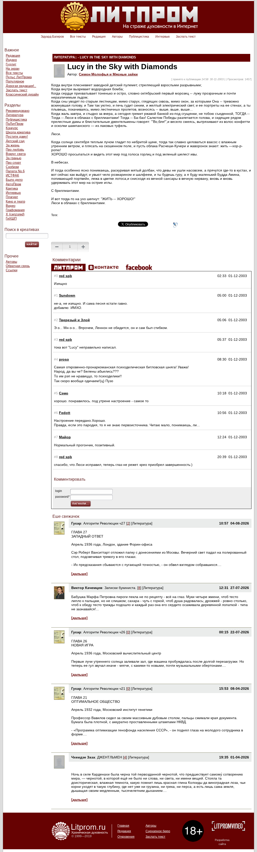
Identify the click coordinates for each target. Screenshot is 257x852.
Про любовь (15, 149)
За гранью (13, 158)
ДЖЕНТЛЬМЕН (109, 757)
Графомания (15, 210)
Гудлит (11, 64)
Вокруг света (16, 154)
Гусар (76, 523)
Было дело (14, 180)
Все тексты (78, 36)
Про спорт (13, 162)
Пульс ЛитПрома (19, 77)
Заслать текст (186, 36)
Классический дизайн (22, 94)
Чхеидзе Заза (83, 757)
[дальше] (79, 574)
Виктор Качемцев (86, 588)
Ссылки (11, 270)
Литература (14, 115)
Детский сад (15, 141)
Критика (12, 188)
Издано (11, 60)
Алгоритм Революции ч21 (104, 689)
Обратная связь (18, 266)
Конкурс (12, 128)
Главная (123, 825)
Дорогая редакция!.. (21, 86)
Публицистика (139, 36)
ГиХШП (11, 218)
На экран (12, 68)
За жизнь (13, 145)
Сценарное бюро (158, 831)
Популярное (15, 81)
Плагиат (12, 197)
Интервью (162, 36)
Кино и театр (15, 201)
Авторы (117, 36)
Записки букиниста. (120, 588)
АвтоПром (13, 184)
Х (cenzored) (15, 214)
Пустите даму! (17, 136)
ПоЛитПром (14, 124)
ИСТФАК (12, 175)
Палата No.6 (15, 171)
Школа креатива (18, 132)
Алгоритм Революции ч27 (104, 523)
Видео (10, 206)
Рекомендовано (17, 111)
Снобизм (12, 167)
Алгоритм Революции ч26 (104, 632)
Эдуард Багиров (52, 36)
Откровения (126, 836)
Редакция (99, 36)
